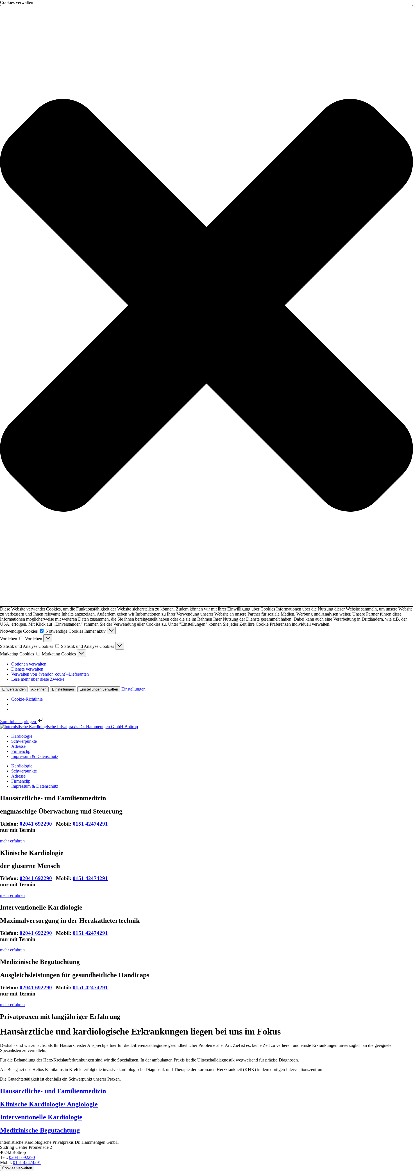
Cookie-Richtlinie (27, 699)
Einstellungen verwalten (99, 689)
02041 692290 (36, 824)
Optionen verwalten (28, 664)
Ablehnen (38, 689)
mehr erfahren (12, 841)
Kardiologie (21, 736)
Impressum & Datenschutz (34, 756)
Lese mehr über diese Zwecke (37, 679)
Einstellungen (63, 689)
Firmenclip (20, 751)
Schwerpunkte (24, 741)
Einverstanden (14, 689)
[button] (206, 306)
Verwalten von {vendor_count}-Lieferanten (50, 674)
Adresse (18, 746)
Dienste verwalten (27, 669)
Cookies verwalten (17, 1168)
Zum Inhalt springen (18, 721)
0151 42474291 (90, 824)
